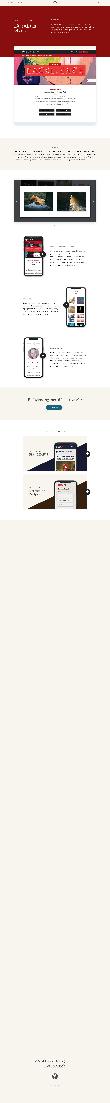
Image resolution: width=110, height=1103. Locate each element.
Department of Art (26, 27)
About (18, 3)
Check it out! (54, 407)
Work (11, 3)
